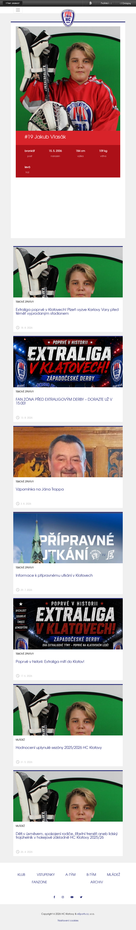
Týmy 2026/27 (13, 3)
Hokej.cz (106, 3)
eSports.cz (83, 913)
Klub (21, 874)
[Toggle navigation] (18, 10)
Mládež (113, 874)
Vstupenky (46, 874)
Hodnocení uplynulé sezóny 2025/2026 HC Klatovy (59, 747)
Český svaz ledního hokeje (90, 3)
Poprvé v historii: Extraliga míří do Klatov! (50, 661)
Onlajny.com (125, 3)
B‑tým (91, 874)
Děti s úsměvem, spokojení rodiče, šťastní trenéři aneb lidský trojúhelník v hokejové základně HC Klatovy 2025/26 (67, 835)
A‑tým (70, 874)
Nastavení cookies (68, 920)
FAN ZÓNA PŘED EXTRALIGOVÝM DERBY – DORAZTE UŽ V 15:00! (64, 401)
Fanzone (39, 881)
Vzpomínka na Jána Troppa (40, 489)
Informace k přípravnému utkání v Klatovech (54, 575)
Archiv (96, 881)
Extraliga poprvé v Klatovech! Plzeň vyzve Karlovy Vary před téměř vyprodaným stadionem (67, 311)
